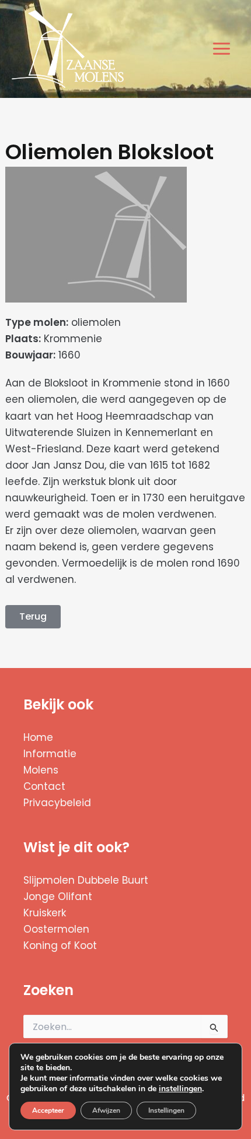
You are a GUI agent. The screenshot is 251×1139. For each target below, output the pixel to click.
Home (38, 737)
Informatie (49, 754)
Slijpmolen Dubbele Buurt (85, 880)
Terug (33, 616)
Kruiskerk (44, 913)
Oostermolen (56, 929)
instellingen (180, 1089)
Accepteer (48, 1110)
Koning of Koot (60, 945)
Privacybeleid (57, 803)
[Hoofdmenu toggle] (222, 49)
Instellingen (166, 1110)
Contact (44, 786)
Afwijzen (106, 1110)
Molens (40, 770)
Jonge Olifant (57, 897)
